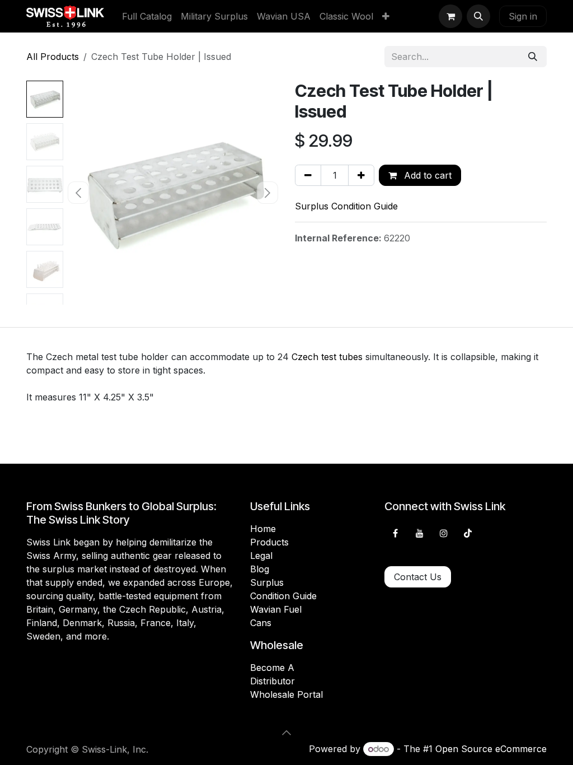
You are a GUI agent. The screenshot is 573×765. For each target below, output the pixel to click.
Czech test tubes (327, 356)
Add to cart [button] (426, 175)
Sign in (523, 16)
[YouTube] (420, 533)
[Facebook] (395, 533)
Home (263, 528)
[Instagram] (444, 533)
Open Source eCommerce (491, 748)
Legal (261, 555)
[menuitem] (147, 16)
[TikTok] (468, 533)
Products (269, 542)
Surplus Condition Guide (346, 206)
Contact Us (418, 576)
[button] (478, 16)
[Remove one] (308, 175)
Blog (259, 569)
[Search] (533, 56)
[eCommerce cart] (450, 16)
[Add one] (361, 175)
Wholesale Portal (286, 694)
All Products (52, 56)
